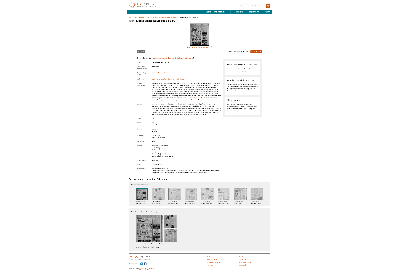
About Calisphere (212, 259)
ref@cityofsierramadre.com (192, 98)
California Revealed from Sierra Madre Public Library (163, 17)
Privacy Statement (245, 262)
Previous (132, 193)
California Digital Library (146, 270)
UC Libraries (150, 268)
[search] (268, 6)
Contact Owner (257, 51)
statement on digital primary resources (245, 71)
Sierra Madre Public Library (137, 17)
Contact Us (242, 268)
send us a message (233, 111)
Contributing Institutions (216, 11)
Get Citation (141, 51)
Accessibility (243, 265)
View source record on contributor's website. (172, 58)
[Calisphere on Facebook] (145, 264)
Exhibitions (254, 11)
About (267, 11)
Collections (238, 11)
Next (267, 193)
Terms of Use (243, 259)
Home (208, 256)
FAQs (241, 256)
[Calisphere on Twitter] (141, 264)
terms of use (231, 91)
